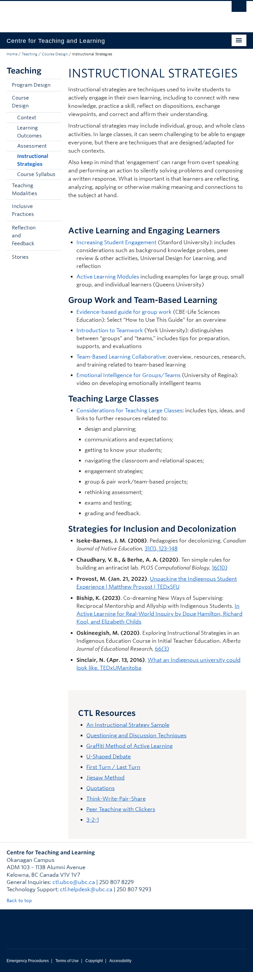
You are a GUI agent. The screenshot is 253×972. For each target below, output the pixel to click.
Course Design (55, 54)
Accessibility (120, 960)
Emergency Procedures (28, 960)
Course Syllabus (36, 174)
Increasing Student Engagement (116, 242)
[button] (55, 102)
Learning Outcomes (29, 132)
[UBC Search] (239, 8)
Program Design (31, 85)
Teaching (30, 54)
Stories (20, 257)
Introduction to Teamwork (109, 330)
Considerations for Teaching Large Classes (129, 410)
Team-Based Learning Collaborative (120, 357)
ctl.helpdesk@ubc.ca (86, 889)
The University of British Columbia (109, 13)
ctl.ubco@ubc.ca (73, 882)
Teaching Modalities (24, 189)
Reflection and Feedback (24, 236)
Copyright (94, 960)
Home (12, 54)
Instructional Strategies (32, 160)
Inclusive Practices (23, 210)
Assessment (32, 146)
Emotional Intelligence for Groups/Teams (128, 375)
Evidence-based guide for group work (124, 312)
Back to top (20, 900)
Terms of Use (67, 960)
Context (26, 118)
